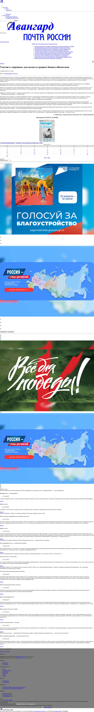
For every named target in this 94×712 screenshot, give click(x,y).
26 (60, 154)
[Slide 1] (0, 163)
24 (34, 154)
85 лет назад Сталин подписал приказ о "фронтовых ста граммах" (33, 55)
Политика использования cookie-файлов (13, 688)
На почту (2, 651)
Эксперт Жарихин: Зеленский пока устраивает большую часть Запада (34, 47)
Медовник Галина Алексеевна (7, 657)
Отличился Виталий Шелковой (7, 142)
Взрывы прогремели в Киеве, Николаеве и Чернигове (30, 58)
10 (34, 150)
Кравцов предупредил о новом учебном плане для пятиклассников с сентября (36, 46)
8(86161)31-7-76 (22, 656)
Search (15, 20)
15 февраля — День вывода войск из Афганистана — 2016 (29, 142)
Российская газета (34, 44)
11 (47, 150)
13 (74, 150)
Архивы (2, 159)
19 (60, 152)
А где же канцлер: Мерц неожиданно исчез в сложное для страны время (35, 53)
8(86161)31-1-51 (20, 657)
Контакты (8, 14)
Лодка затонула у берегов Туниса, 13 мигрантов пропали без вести (33, 50)
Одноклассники (7, 670)
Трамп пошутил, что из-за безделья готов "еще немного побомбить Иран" (35, 57)
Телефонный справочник (12, 18)
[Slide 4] (5, 163)
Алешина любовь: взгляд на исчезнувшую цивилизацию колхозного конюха (36, 51)
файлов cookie (58, 711)
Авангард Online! (8, 700)
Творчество (6, 694)
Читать (1, 501)
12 (60, 150)
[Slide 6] (8, 163)
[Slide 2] (2, 163)
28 (87, 154)
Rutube (4, 675)
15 (7, 152)
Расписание (6, 680)
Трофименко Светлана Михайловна (9, 656)
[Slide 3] (3, 163)
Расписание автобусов (11, 16)
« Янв (45, 157)
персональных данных (39, 711)
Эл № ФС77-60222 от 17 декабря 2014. (25, 704)
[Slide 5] (6, 163)
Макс (4, 669)
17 (34, 152)
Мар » (48, 157)
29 (7, 156)
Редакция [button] (5, 7)
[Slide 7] (9, 163)
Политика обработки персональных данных (14, 687)
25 (47, 154)
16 (21, 152)
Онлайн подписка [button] (4, 41)
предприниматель (8, 73)
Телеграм (7, 651)
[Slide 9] (12, 163)
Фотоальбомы (6, 696)
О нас (7, 9)
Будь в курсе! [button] (6, 15)
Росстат (15, 73)
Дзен (4, 674)
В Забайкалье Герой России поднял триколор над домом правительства (34, 49)
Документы (9, 10)
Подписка (5, 664)
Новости (2, 63)
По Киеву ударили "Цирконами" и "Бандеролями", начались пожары (34, 54)
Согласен (65, 711)
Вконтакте (5, 671)
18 (47, 152)
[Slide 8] (10, 163)
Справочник (6, 682)
